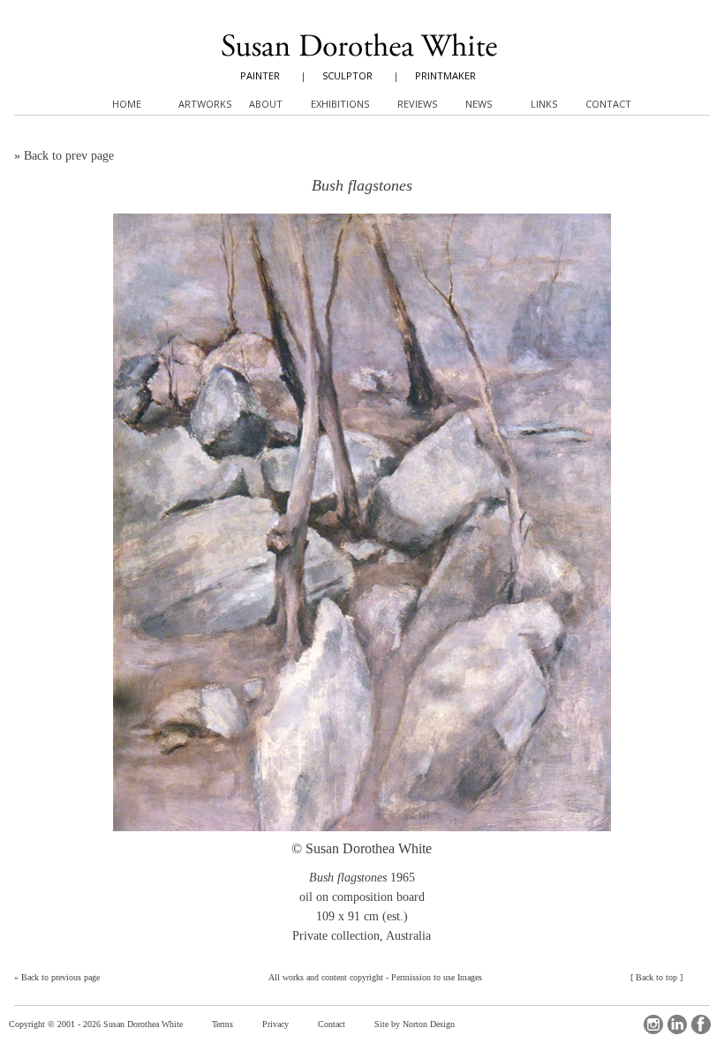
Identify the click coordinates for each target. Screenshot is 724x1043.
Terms (222, 1024)
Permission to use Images (436, 977)
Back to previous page (60, 977)
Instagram (653, 1024)
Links (544, 103)
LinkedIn (677, 1024)
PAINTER (260, 75)
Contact (331, 1024)
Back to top (656, 977)
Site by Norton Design (414, 1024)
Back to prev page (69, 155)
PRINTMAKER (445, 75)
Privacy (275, 1024)
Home (126, 103)
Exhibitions (340, 103)
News (478, 103)
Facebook (701, 1024)
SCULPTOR (347, 75)
